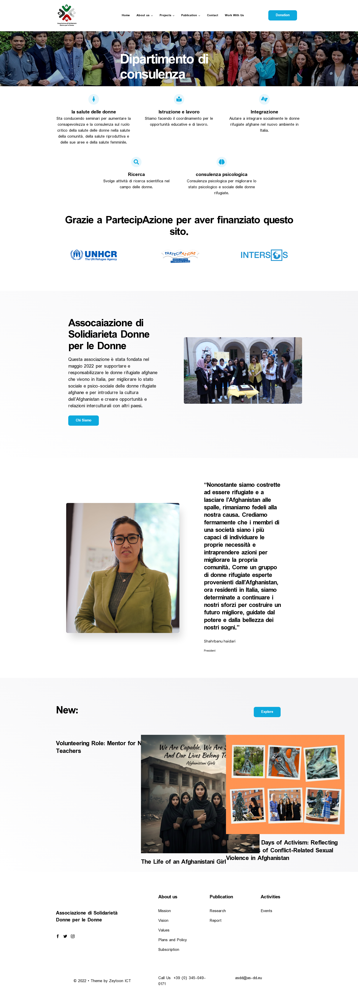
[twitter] (65, 936)
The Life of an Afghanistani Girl (183, 862)
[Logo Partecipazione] (179, 251)
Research (218, 911)
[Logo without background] (68, 5)
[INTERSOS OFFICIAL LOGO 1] (264, 251)
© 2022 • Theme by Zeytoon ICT (102, 981)
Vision (163, 921)
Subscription (168, 950)
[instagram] (73, 936)
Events (266, 911)
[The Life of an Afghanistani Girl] (200, 794)
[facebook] (58, 936)
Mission (164, 911)
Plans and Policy (172, 940)
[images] (93, 251)
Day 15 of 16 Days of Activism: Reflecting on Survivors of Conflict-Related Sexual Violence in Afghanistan (282, 850)
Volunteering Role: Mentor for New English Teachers (113, 747)
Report (216, 921)
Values (163, 930)
